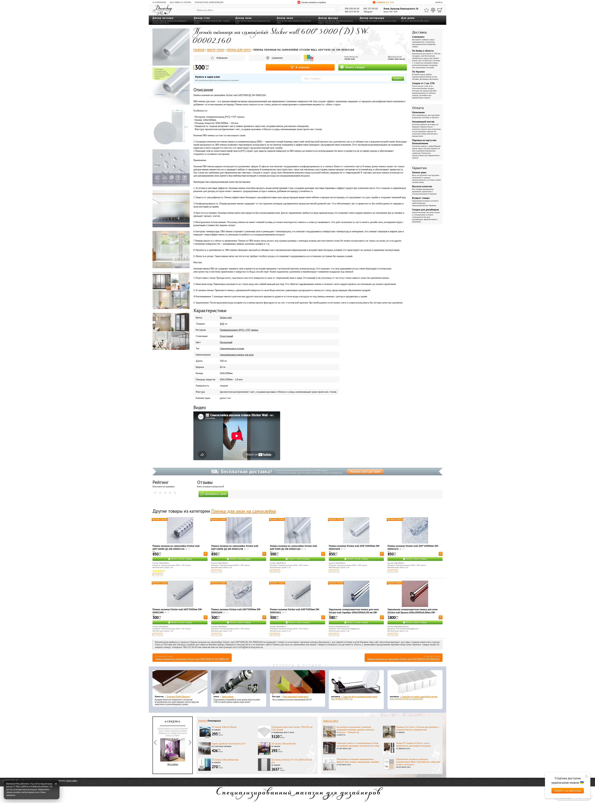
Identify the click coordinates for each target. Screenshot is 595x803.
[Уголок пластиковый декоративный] (297, 682)
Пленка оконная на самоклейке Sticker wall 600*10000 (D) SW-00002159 (192, 658)
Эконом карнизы (228, 696)
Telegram (368, 11)
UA (436, 2)
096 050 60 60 (352, 8)
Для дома (407, 18)
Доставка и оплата (180, 2)
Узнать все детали (365, 471)
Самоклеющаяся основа (232, 348)
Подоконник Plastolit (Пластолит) (178, 696)
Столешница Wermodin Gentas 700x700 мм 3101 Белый (292, 728)
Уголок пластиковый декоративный (295, 696)
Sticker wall (349, 59)
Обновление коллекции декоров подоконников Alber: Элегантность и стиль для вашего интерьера (418, 762)
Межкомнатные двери (368, 21)
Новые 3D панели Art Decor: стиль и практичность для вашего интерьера (413, 744)
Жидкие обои (217, 21)
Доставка (419, 32)
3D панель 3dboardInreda (283, 743)
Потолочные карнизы (221, 746)
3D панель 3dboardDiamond (225, 759)
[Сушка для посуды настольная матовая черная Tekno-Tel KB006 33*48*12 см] (356, 682)
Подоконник (297, 21)
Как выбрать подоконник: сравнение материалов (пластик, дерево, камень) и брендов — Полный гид (355, 730)
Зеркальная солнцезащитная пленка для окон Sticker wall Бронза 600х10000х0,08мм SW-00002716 (412, 612)
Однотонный (226, 336)
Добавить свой (215, 494)
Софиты (321, 23)
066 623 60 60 (352, 11)
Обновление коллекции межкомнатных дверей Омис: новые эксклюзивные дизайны (358, 760)
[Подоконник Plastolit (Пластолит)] (179, 682)
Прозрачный (226, 342)
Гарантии (419, 168)
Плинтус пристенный (249, 21)
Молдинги (198, 21)
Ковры (237, 21)
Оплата (418, 108)
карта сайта (71, 780)
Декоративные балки (160, 23)
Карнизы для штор (284, 21)
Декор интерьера (372, 18)
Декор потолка (162, 18)
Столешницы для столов (387, 21)
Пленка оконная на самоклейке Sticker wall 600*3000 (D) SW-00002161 (403, 658)
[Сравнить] (433, 10)
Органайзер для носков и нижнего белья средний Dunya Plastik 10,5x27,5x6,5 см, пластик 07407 (413, 697)
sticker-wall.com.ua (396, 59)
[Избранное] (426, 10)
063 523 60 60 (371, 8)
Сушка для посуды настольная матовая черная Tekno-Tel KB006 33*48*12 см (354, 697)
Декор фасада (328, 18)
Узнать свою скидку (181, 559)
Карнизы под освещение (176, 21)
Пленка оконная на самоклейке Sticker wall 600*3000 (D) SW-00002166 (293, 547)
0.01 (222, 323)
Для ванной (414, 21)
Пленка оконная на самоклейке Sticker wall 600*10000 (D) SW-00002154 (176, 547)
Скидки (385, 2)
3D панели (207, 21)
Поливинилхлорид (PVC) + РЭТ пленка (239, 329)
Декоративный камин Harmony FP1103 (172, 756)
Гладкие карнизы (159, 21)
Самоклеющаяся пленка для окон (237, 354)
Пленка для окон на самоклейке (243, 511)
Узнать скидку (354, 67)
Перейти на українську (567, 790)
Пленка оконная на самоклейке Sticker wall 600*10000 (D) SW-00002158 (234, 547)
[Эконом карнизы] (238, 682)
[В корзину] (205, 554)
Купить (398, 78)
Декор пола (243, 18)
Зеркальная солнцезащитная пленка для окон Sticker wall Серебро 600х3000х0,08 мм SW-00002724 (354, 612)
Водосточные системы (344, 21)
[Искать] (336, 10)
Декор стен (202, 18)
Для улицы (424, 21)
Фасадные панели (332, 23)
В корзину (302, 67)
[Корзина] (440, 10)
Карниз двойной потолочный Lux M (228, 743)
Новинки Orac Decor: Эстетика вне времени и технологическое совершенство (417, 728)
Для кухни (405, 21)
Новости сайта (330, 720)
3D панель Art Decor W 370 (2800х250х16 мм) (291, 761)
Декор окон (285, 18)
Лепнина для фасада (326, 21)
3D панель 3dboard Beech (224, 727)
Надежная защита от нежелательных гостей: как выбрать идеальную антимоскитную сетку (358, 744)
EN (439, 2)
